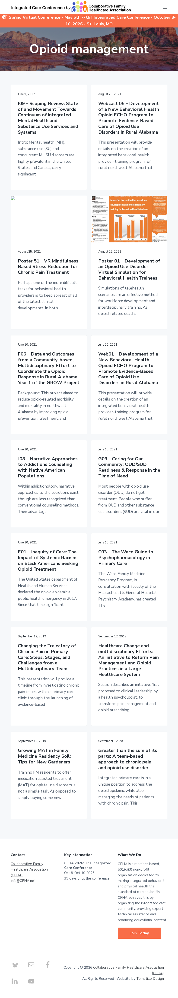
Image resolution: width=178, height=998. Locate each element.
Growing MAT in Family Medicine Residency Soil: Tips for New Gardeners (44, 756)
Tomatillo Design (150, 978)
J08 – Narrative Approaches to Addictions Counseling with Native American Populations (48, 467)
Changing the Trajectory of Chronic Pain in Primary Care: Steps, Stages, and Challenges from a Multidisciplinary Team (47, 657)
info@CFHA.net (23, 880)
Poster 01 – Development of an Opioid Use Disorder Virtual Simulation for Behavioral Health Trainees (129, 269)
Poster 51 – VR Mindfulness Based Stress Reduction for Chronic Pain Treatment (48, 266)
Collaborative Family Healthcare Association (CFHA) (29, 869)
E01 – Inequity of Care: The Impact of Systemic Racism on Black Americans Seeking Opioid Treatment (48, 560)
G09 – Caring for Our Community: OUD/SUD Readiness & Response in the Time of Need (129, 467)
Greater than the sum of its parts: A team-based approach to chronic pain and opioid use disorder (127, 759)
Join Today (139, 933)
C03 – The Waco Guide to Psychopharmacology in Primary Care (125, 557)
